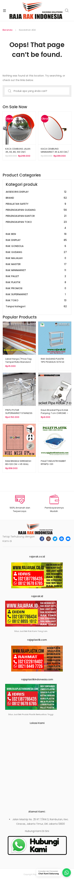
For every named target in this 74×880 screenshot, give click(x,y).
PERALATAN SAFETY (36, 204)
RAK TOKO (36, 300)
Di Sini (45, 831)
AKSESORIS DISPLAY (36, 192)
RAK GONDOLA (36, 246)
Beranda (7, 30)
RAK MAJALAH (36, 258)
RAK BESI (36, 234)
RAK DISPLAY (36, 240)
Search (67, 10)
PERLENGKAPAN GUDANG (36, 210)
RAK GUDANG (36, 252)
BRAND (36, 198)
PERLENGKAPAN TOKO (36, 225)
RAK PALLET (36, 276)
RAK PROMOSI (36, 288)
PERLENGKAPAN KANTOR (36, 216)
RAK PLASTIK (36, 282)
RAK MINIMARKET (36, 270)
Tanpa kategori (36, 306)
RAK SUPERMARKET (36, 294)
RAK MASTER (36, 264)
